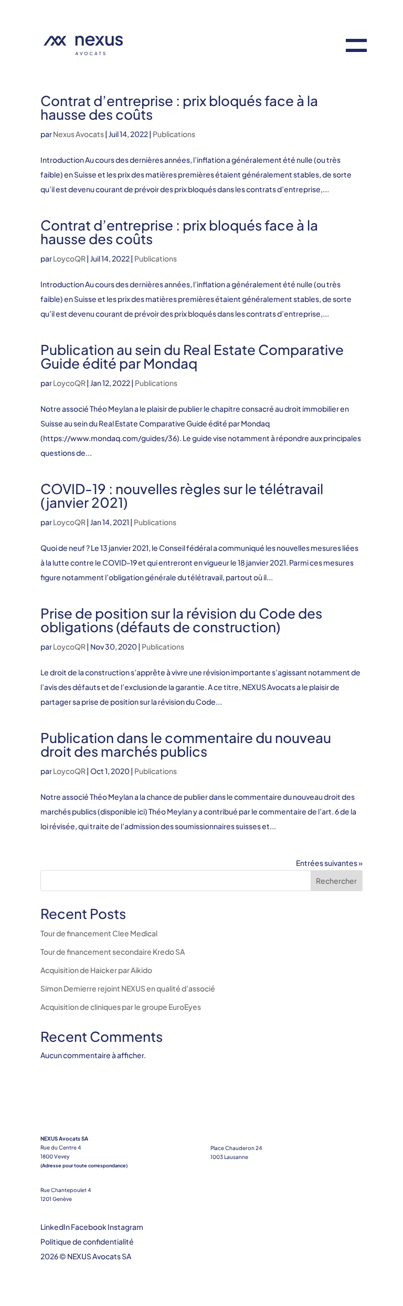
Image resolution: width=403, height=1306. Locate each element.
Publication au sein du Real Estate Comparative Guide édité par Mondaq (192, 356)
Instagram (125, 1226)
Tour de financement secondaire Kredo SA (112, 951)
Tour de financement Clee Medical (98, 933)
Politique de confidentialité (87, 1241)
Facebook (89, 1226)
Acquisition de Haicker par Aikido (96, 970)
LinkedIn (55, 1226)
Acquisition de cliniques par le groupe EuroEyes (120, 1006)
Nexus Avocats (78, 134)
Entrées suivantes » (329, 863)
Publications (174, 134)
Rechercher (336, 880)
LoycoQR (69, 258)
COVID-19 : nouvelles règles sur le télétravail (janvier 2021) (181, 495)
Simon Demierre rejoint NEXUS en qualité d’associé (127, 988)
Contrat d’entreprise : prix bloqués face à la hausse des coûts (179, 107)
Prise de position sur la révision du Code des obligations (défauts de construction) (181, 619)
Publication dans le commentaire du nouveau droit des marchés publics (185, 744)
